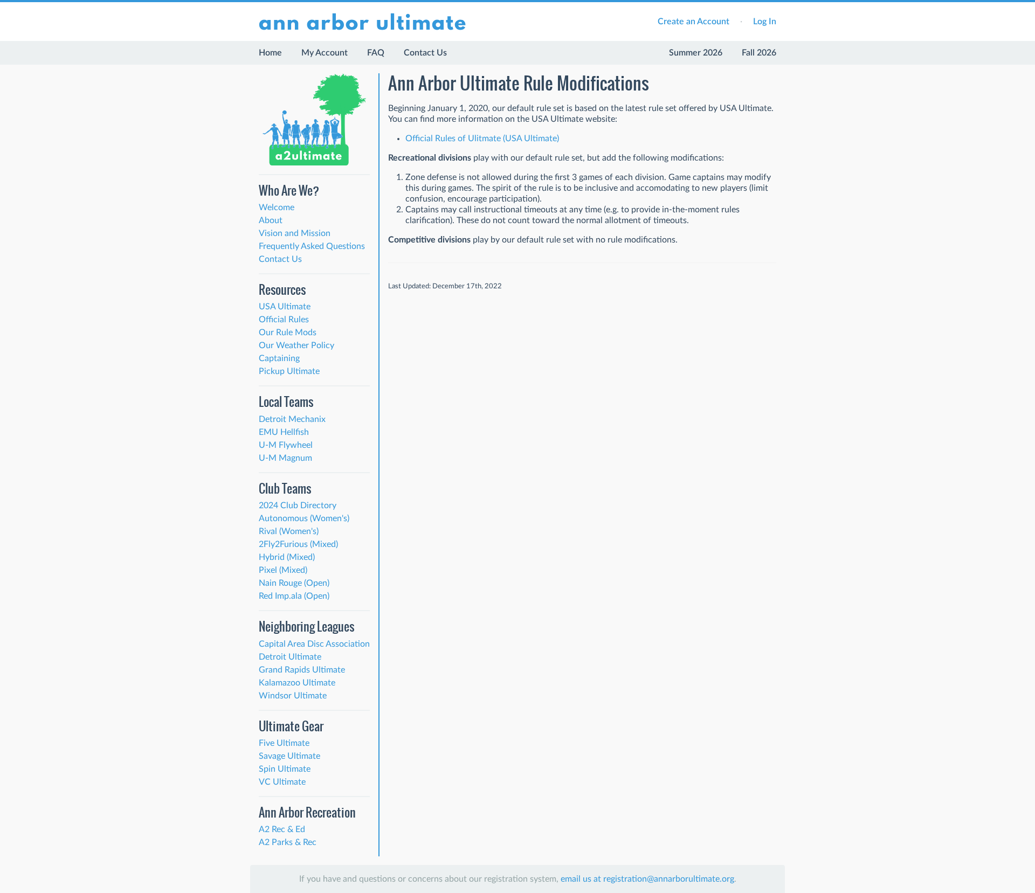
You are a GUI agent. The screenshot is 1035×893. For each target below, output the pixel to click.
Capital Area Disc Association (314, 644)
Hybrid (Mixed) (287, 557)
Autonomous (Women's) (304, 518)
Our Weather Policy (296, 345)
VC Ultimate (282, 782)
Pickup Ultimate (289, 371)
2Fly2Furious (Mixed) (298, 544)
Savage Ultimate (289, 756)
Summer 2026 (695, 53)
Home (270, 53)
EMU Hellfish (284, 432)
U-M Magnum (285, 458)
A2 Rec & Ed (282, 829)
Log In (764, 21)
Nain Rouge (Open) (294, 583)
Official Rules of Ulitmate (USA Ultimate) (482, 138)
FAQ (375, 53)
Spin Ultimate (284, 769)
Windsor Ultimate (293, 695)
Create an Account (693, 21)
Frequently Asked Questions (312, 246)
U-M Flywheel (286, 445)
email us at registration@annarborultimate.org (647, 879)
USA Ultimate (284, 306)
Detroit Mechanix (292, 419)
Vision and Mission (294, 233)
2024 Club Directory (297, 505)
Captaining (279, 358)
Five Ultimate (284, 743)
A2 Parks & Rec (287, 842)
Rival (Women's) (289, 531)
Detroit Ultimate (290, 657)
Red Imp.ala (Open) (294, 596)
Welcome (276, 207)
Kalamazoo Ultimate (297, 683)
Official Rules (284, 319)
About (270, 220)
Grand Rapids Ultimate (302, 670)
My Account (324, 53)
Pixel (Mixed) (283, 570)
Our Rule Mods (287, 332)
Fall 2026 (759, 53)
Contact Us (425, 53)
